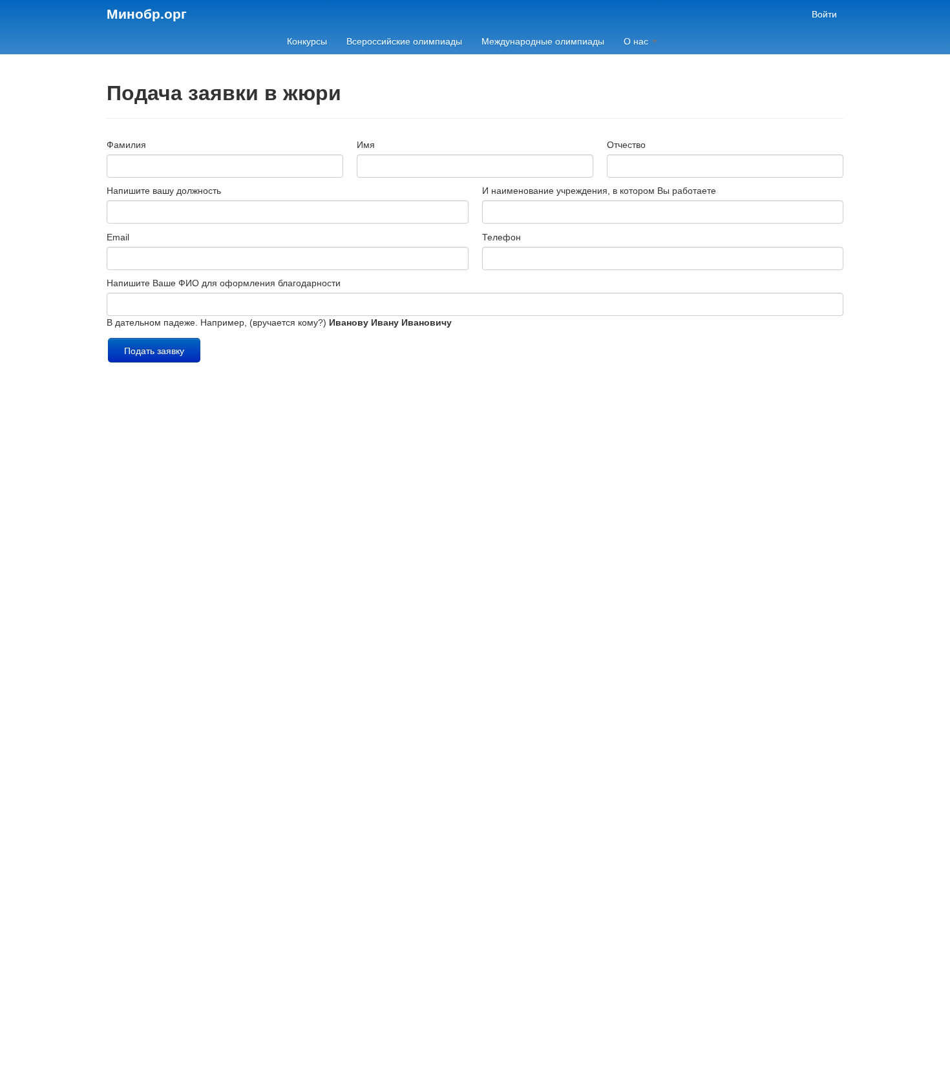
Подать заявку (154, 350)
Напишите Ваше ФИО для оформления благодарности (224, 283)
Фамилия (126, 145)
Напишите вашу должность (164, 190)
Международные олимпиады (542, 41)
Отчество (626, 145)
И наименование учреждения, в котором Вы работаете (599, 190)
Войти (824, 14)
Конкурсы (307, 41)
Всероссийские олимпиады (404, 41)
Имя (366, 145)
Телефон (501, 237)
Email (118, 237)
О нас (637, 41)
